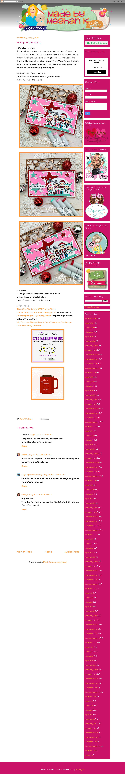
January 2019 (90, 728)
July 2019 (89, 701)
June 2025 (89, 381)
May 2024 (89, 440)
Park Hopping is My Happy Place (34, 315)
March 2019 (90, 719)
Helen (24, 454)
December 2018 (91, 732)
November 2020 (92, 629)
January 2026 (91, 350)
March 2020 (90, 665)
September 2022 (92, 530)
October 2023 (91, 471)
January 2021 (90, 620)
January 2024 (91, 458)
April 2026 (89, 336)
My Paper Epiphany (31, 474)
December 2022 (92, 516)
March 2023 (90, 503)
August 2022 (90, 534)
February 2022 (91, 561)
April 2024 (89, 444)
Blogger (80, 769)
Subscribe (96, 72)
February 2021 (91, 615)
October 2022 (91, 525)
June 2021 (89, 597)
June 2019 (89, 705)
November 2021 (91, 575)
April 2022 (89, 552)
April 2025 (89, 390)
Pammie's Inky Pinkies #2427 (31, 325)
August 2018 (90, 750)
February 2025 (91, 399)
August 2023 (90, 480)
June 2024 (89, 435)
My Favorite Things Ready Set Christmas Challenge (44, 322)
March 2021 (90, 611)
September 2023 (92, 476)
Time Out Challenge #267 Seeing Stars (36, 309)
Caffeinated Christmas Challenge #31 (36, 312)
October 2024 (91, 417)
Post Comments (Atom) (55, 562)
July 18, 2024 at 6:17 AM (54, 474)
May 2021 (89, 602)
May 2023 (89, 494)
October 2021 (91, 579)
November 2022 (92, 521)
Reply (24, 446)
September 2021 (92, 584)
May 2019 (89, 710)
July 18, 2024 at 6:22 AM (40, 494)
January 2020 (91, 674)
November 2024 (92, 413)
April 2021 (89, 606)
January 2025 (91, 404)
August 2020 (90, 642)
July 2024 (89, 431)
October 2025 (91, 363)
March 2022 (90, 557)
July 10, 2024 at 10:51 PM (40, 434)
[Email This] (41, 419)
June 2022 (89, 543)
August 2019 (90, 696)
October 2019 (91, 687)
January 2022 (91, 566)
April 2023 (89, 498)
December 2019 (91, 678)
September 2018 (92, 746)
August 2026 (90, 318)
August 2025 (90, 372)
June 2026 (89, 327)
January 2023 (91, 512)
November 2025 (92, 359)
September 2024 (92, 422)
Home (48, 551)
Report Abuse (92, 307)
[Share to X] (44, 419)
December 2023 (92, 462)
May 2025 (89, 386)
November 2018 (91, 737)
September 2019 (92, 692)
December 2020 (92, 624)
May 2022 (89, 548)
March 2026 (90, 341)
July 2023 (89, 485)
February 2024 (91, 453)
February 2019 (91, 723)
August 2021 (90, 588)
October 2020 (91, 633)
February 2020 (91, 669)
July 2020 (89, 647)
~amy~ (24, 494)
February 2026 (91, 345)
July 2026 (89, 323)
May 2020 (89, 656)
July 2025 (89, 377)
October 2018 (91, 741)
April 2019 (89, 714)
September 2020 (92, 638)
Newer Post (24, 551)
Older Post (72, 551)
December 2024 (92, 408)
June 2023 (89, 489)
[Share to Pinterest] (48, 419)
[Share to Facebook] (46, 419)
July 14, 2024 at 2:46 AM (39, 454)
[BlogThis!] (42, 419)
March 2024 (90, 449)
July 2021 (88, 593)
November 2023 (92, 467)
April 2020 (89, 660)
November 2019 (91, 683)
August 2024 (90, 426)
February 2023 (91, 507)
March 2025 (90, 395)
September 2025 (92, 368)
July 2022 (89, 539)
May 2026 (89, 332)
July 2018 (89, 755)
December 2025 (92, 354)
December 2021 (91, 570)
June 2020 (89, 651)
